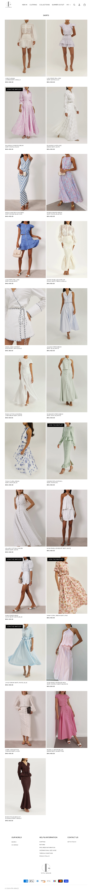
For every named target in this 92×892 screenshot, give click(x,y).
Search (14, 842)
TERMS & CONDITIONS (46, 853)
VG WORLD (15, 845)
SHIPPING (42, 842)
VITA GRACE (14, 888)
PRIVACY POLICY (44, 856)
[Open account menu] (79, 4)
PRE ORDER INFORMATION (47, 847)
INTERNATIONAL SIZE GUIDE (47, 850)
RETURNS (42, 844)
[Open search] (74, 4)
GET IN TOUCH (71, 842)
